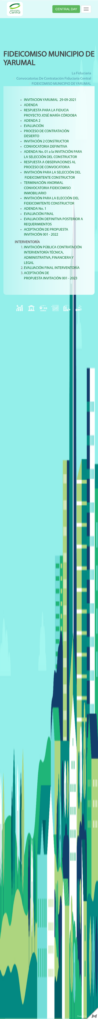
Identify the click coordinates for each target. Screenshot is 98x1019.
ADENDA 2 (32, 121)
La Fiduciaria (81, 73)
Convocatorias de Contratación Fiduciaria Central (53, 78)
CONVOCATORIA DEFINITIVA (45, 147)
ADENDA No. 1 (35, 209)
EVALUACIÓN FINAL (39, 214)
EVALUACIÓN (34, 126)
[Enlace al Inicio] (15, 8)
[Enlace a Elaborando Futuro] (86, 1013)
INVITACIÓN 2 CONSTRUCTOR (46, 141)
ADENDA (31, 105)
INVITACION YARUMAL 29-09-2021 (50, 100)
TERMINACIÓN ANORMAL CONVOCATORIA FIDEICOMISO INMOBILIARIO (47, 188)
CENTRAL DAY (66, 9)
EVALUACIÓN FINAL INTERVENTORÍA (52, 268)
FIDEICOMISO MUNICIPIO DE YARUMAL (61, 84)
